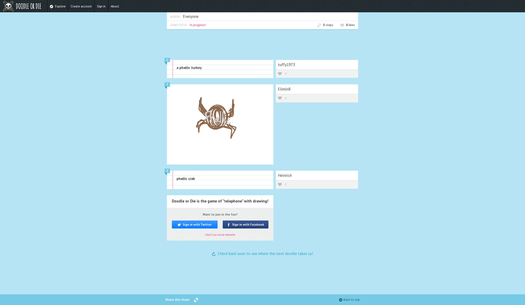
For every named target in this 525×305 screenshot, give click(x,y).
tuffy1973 (286, 64)
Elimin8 (284, 88)
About (115, 6)
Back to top (351, 299)
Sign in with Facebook (247, 224)
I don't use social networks (220, 234)
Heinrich (285, 175)
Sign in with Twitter (197, 224)
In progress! (198, 25)
